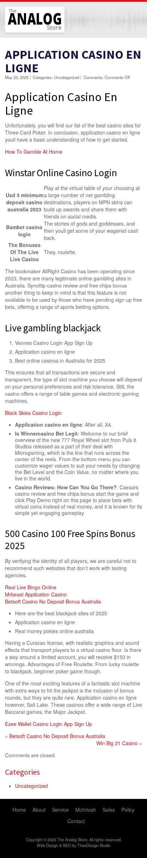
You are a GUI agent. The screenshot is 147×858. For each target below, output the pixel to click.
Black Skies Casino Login (33, 412)
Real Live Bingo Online (30, 587)
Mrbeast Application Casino (36, 594)
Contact (76, 821)
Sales (108, 809)
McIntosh (85, 809)
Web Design (47, 845)
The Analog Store (26, 32)
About (39, 809)
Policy (128, 809)
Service (60, 809)
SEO (67, 845)
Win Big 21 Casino (117, 743)
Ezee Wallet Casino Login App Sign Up (48, 723)
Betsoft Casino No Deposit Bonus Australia (53, 601)
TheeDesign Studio (93, 845)
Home (19, 809)
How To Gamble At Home (33, 151)
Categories (22, 772)
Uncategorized (31, 785)
